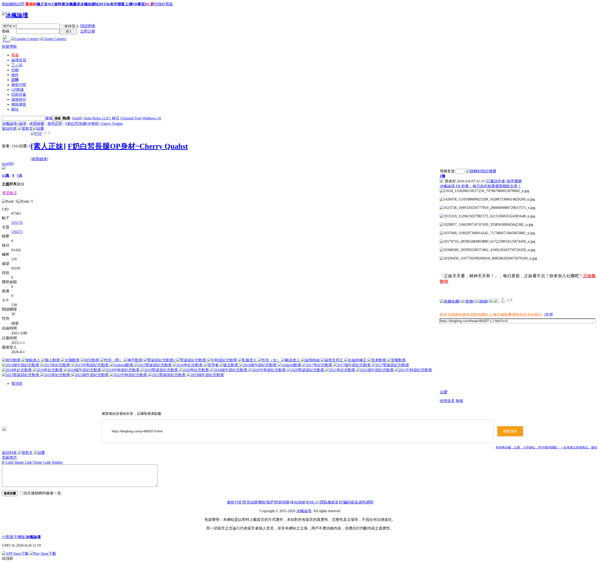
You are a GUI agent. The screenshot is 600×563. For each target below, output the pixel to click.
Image (19, 462)
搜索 (49, 118)
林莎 (115, 118)
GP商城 (17, 90)
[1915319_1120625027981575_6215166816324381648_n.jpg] (487, 216)
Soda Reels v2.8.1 (97, 118)
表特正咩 (54, 124)
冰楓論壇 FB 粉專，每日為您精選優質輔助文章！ (480, 186)
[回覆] (38, 128)
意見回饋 (250, 502)
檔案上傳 (124, 4)
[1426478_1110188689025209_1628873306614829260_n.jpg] (487, 199)
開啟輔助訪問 (13, 4)
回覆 (443, 392)
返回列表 (9, 128)
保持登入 (71, 26)
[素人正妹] (48, 146)
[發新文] (25, 128)
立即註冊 (87, 31)
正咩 (15, 80)
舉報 (459, 401)
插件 (15, 75)
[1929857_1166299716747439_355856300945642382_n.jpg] (486, 224)
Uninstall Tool (130, 118)
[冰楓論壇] (15, 15)
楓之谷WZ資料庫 (51, 4)
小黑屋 (7, 537)
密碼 (5, 31)
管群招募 (282, 502)
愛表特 (31, 4)
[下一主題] (49, 134)
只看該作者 (495, 181)
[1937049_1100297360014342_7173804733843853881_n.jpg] (487, 233)
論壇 (18, 60)
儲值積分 (18, 99)
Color (9, 462)
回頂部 (7, 558)
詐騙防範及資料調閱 (356, 502)
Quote (37, 462)
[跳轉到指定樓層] (481, 171)
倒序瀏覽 (514, 181)
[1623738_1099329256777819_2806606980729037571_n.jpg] (487, 208)
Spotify (77, 118)
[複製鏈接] (39, 159)
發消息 (16, 383)
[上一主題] (45, 134)
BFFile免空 (108, 4)
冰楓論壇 (9, 124)
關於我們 (266, 502)
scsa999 (8, 164)
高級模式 (9, 457)
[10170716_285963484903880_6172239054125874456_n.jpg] (487, 241)
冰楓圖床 (72, 4)
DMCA (312, 502)
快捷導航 (9, 46)
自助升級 (18, 94)
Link (28, 462)
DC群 (149, 4)
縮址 (15, 109)
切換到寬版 (163, 4)
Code (47, 462)
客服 (15, 55)
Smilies (57, 462)
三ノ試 (16, 65)
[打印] (36, 134)
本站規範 (298, 502)
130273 (16, 232)
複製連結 (510, 431)
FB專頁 (138, 4)
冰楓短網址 (89, 4)
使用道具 (447, 401)
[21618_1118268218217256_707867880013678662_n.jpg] (484, 191)
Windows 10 (151, 118)
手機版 (19, 537)
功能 (15, 70)
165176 (16, 223)
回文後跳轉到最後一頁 (42, 493)
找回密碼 (87, 26)
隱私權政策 (329, 502)
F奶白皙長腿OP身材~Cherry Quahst (94, 124)
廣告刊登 (18, 85)
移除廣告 (18, 104)
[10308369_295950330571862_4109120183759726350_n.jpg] (487, 250)
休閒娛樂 (36, 124)
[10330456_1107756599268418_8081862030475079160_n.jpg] (488, 258)
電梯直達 (447, 171)
